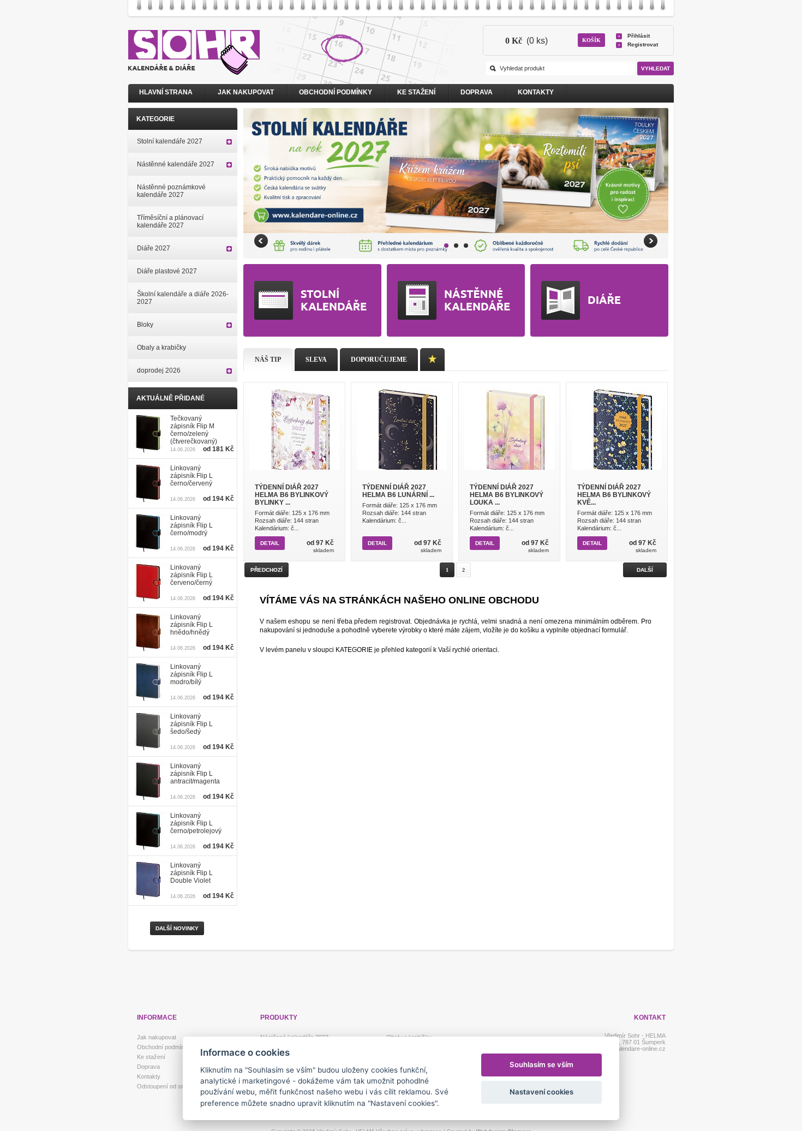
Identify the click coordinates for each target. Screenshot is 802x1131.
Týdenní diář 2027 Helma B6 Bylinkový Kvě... (614, 494)
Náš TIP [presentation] (268, 359)
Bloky (145, 324)
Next (650, 241)
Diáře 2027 (153, 248)
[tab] (267, 359)
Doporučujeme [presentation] (379, 359)
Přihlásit (638, 36)
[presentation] (432, 359)
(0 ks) (526, 40)
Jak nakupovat (246, 92)
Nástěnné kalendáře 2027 (175, 164)
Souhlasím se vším (541, 1064)
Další (645, 570)
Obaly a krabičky (161, 347)
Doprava (476, 92)
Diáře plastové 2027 (167, 271)
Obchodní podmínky (335, 92)
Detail (269, 543)
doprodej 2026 (159, 370)
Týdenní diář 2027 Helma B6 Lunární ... (398, 491)
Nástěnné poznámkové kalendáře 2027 (171, 191)
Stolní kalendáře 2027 (169, 141)
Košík (591, 40)
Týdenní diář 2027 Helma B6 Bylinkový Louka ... (506, 494)
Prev (261, 241)
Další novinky (177, 928)
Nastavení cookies (541, 1091)
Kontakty (536, 92)
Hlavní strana (166, 92)
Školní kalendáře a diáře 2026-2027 (183, 298)
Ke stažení (416, 92)
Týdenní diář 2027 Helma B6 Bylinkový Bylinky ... (291, 494)
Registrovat (642, 44)
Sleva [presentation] (316, 359)
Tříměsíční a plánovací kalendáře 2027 (170, 221)
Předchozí (266, 570)
